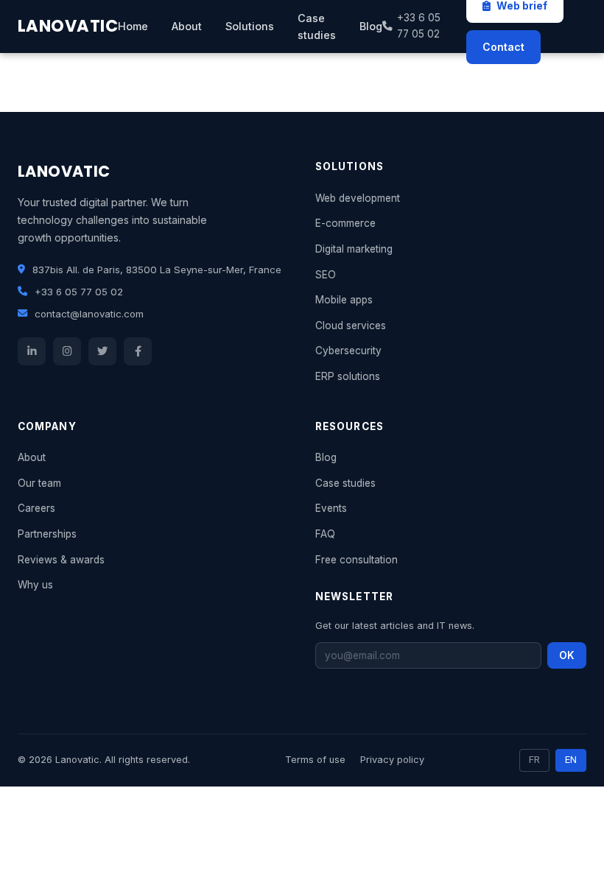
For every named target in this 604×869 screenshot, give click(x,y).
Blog (370, 26)
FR (534, 759)
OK (567, 655)
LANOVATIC (68, 26)
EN (571, 759)
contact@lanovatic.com (89, 314)
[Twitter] (102, 351)
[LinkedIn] (32, 351)
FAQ (325, 534)
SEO (325, 275)
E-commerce (345, 223)
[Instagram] (67, 351)
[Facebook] (138, 351)
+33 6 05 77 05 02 (418, 26)
